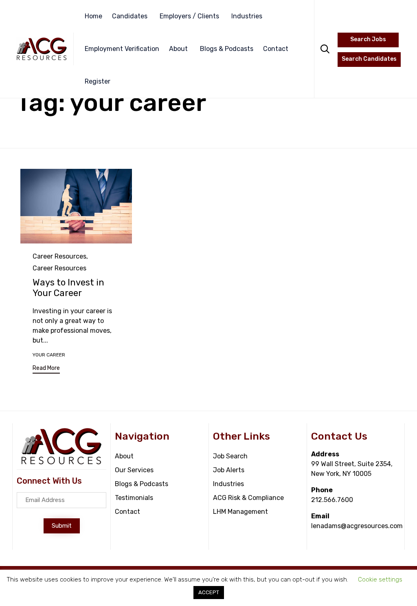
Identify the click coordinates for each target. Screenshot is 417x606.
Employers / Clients (189, 16)
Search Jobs (368, 39)
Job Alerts (228, 470)
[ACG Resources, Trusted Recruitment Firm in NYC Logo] (61, 463)
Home (93, 16)
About (178, 49)
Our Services (134, 470)
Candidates (129, 16)
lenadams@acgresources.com (357, 526)
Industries (246, 16)
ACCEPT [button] (208, 592)
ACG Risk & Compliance (248, 498)
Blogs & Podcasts (226, 49)
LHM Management (240, 511)
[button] (46, 369)
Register (97, 81)
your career (49, 355)
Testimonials (134, 498)
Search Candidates (369, 58)
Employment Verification (122, 49)
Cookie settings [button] (380, 579)
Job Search (230, 456)
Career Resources (59, 256)
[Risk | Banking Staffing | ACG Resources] (41, 49)
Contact (275, 49)
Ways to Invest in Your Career (68, 288)
